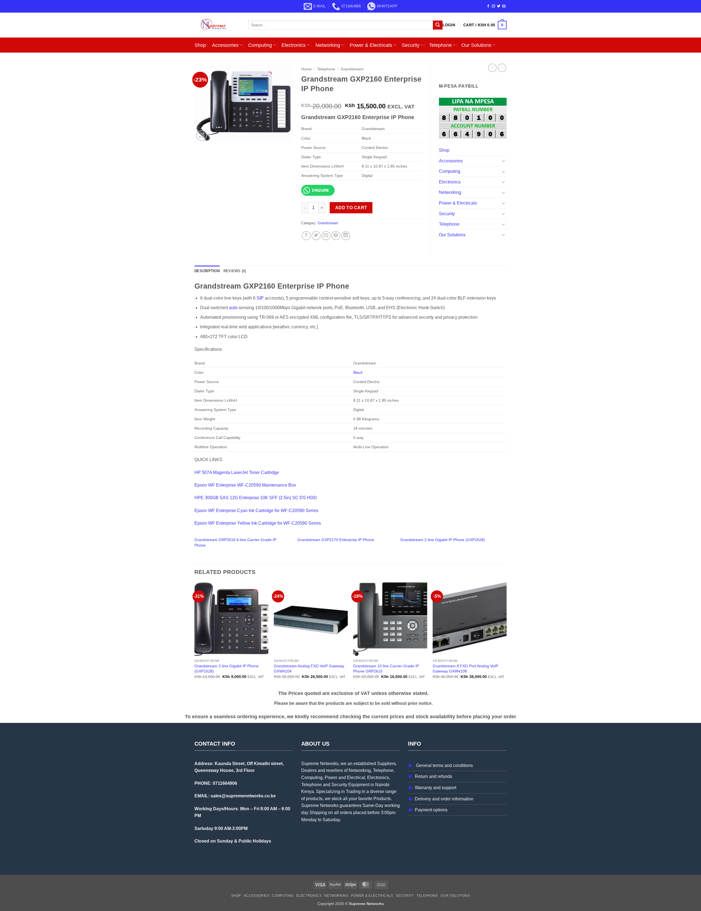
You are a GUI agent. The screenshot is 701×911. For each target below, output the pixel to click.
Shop (200, 45)
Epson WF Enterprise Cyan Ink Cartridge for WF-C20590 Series (256, 510)
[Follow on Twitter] (498, 6)
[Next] (506, 635)
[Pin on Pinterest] (335, 235)
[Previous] (195, 635)
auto (233, 307)
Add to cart (351, 207)
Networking (327, 45)
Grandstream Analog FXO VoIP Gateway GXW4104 (309, 668)
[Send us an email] (503, 6)
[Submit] (437, 25)
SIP (260, 298)
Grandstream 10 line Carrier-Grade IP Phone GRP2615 (386, 668)
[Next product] (492, 68)
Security (411, 45)
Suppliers (386, 763)
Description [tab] (207, 271)
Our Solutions (476, 45)
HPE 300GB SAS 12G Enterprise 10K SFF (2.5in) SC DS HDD (255, 497)
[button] (449, 25)
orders (346, 812)
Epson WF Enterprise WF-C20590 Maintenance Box (245, 485)
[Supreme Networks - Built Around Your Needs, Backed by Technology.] (217, 25)
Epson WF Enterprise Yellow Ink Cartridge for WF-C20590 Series (257, 523)
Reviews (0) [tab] (234, 271)
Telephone (440, 45)
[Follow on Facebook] (488, 6)
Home (306, 69)
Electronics (293, 45)
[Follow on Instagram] (493, 6)
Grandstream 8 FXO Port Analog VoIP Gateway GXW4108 (465, 668)
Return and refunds (433, 776)
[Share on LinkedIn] (345, 235)
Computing (260, 45)
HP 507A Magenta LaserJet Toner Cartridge (236, 472)
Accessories (225, 45)
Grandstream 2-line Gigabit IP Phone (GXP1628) (442, 540)
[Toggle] (503, 160)
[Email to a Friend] (326, 235)
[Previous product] (502, 68)
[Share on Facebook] (306, 235)
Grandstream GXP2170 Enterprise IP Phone (335, 540)
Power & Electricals (371, 45)
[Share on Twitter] (316, 235)
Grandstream (352, 69)
